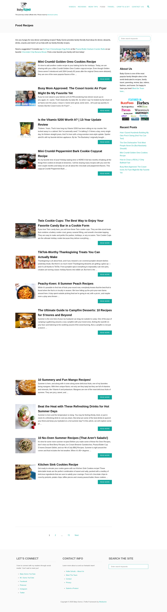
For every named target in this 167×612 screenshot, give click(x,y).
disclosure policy (52, 14)
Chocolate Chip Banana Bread (34, 52)
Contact (69, 579)
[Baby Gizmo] (35, 7)
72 (69, 535)
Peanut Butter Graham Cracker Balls (90, 49)
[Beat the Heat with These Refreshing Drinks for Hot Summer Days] (25, 417)
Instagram (23, 589)
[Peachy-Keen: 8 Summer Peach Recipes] (25, 292)
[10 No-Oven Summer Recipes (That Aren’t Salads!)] (25, 446)
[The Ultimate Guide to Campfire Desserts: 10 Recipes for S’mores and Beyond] (25, 321)
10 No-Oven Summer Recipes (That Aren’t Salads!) (73, 438)
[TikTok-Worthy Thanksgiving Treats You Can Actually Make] (25, 263)
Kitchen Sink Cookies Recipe (58, 464)
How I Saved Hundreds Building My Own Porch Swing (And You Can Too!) (134, 135)
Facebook (23, 581)
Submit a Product (72, 588)
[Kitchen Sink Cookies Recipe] (25, 473)
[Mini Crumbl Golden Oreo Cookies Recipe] (25, 70)
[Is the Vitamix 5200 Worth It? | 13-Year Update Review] (25, 130)
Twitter (22, 593)
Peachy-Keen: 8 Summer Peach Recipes (65, 283)
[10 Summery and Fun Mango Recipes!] (25, 388)
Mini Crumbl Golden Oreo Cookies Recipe (67, 61)
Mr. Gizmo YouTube (27, 578)
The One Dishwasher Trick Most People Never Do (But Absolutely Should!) (133, 146)
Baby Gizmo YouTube (27, 574)
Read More (105, 79)
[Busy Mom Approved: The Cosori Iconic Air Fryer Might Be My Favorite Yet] (25, 99)
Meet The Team (71, 575)
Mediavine (103, 602)
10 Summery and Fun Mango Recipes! (64, 379)
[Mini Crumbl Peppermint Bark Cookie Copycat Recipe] (25, 162)
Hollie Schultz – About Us (75, 571)
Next (77, 535)
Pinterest (23, 585)
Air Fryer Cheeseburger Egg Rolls (56, 49)
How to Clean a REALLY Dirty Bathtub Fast (132, 161)
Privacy (68, 582)
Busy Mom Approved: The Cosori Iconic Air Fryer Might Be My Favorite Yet (134, 170)
